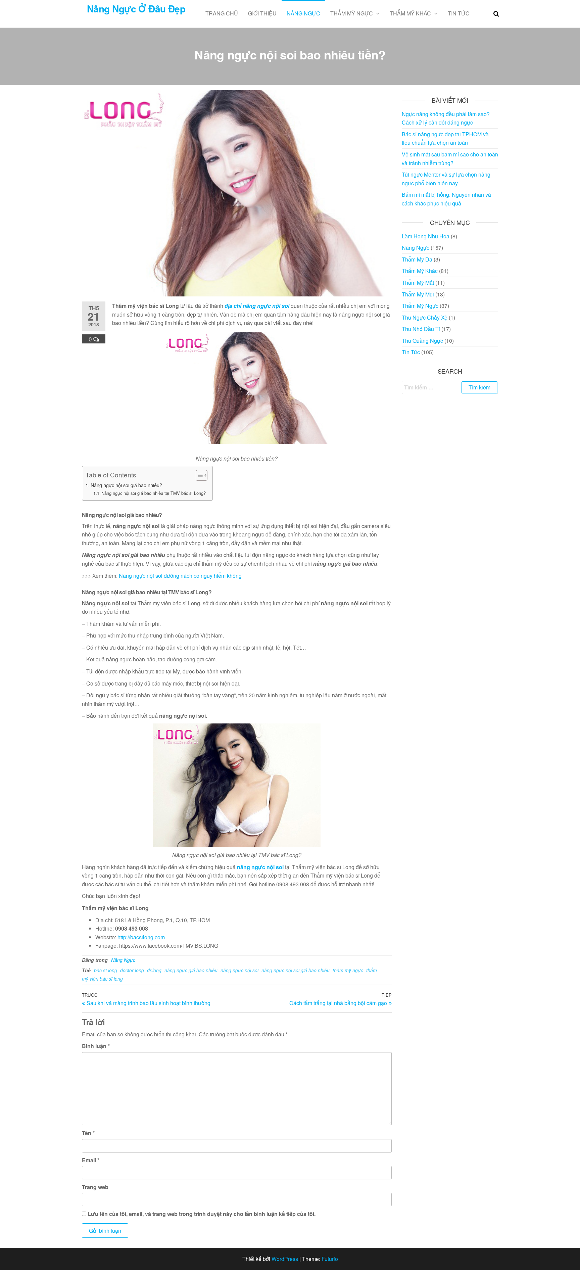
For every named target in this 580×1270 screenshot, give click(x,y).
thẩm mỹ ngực (348, 970)
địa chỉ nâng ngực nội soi (257, 306)
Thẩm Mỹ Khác (410, 13)
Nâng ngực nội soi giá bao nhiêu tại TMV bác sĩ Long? (153, 493)
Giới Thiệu (262, 13)
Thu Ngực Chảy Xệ (424, 317)
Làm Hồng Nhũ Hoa (425, 236)
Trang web (95, 1187)
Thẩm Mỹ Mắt (418, 282)
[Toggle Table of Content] (198, 475)
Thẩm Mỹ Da (417, 259)
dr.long (154, 970)
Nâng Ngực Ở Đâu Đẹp (136, 8)
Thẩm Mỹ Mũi (418, 294)
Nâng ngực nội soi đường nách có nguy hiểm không (180, 575)
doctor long (132, 970)
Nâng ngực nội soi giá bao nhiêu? (126, 484)
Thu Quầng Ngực (422, 340)
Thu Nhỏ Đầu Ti (421, 329)
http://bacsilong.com (141, 937)
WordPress (285, 1259)
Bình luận (96, 1046)
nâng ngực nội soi (260, 867)
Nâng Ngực (303, 13)
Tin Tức (459, 13)
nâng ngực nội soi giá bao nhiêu (295, 970)
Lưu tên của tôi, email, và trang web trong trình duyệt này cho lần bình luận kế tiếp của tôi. (202, 1214)
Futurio (330, 1259)
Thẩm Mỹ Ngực (351, 13)
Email (90, 1160)
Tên (88, 1133)
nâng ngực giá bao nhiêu (191, 970)
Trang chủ (221, 13)
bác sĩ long (105, 970)
